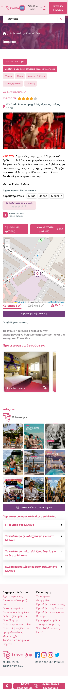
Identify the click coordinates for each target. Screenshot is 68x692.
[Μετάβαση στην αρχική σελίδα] (12, 8)
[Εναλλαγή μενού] (3, 8)
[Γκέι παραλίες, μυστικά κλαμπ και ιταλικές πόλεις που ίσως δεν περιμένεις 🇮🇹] (34, 436)
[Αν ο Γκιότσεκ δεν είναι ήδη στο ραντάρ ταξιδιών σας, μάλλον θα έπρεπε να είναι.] (13, 436)
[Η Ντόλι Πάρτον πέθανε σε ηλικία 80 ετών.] (55, 436)
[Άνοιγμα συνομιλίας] (45, 8)
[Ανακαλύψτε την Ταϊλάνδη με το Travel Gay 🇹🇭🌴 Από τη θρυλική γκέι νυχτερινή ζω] (13, 462)
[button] (37, 273)
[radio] (19, 99)
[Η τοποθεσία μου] (7, 686)
